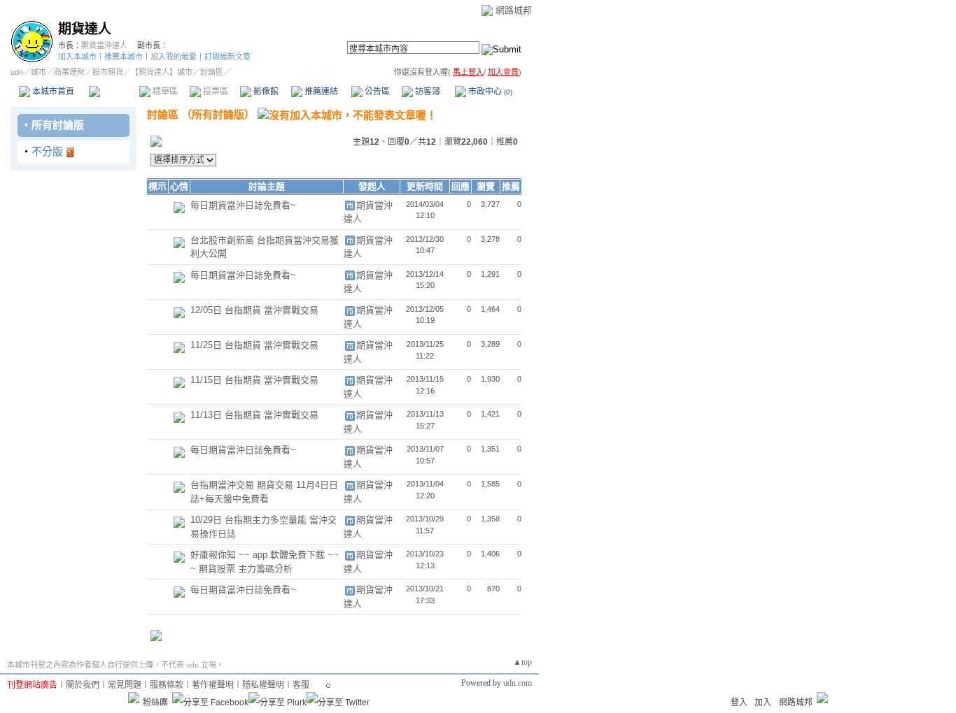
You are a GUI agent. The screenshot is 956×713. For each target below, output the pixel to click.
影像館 (265, 91)
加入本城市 (77, 56)
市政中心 (489, 91)
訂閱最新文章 (227, 56)
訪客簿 (426, 91)
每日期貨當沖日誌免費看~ (243, 205)
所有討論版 (57, 125)
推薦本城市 (123, 56)
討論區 (113, 91)
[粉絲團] (133, 697)
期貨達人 (84, 29)
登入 (739, 702)
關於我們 (82, 685)
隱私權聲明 (263, 685)
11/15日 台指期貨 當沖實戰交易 (254, 380)
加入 (762, 702)
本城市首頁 (52, 91)
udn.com (517, 683)
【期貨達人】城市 (161, 72)
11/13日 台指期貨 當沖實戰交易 (254, 415)
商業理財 (69, 72)
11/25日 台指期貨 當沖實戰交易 (254, 345)
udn (16, 72)
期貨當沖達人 (104, 45)
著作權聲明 (213, 685)
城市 (38, 72)
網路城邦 (513, 10)
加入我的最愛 (173, 56)
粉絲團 (155, 702)
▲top (522, 662)
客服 (301, 685)
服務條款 (166, 685)
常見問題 (124, 685)
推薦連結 (320, 91)
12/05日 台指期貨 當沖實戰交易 (254, 310)
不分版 (47, 151)
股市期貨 (107, 72)
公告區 (376, 91)
